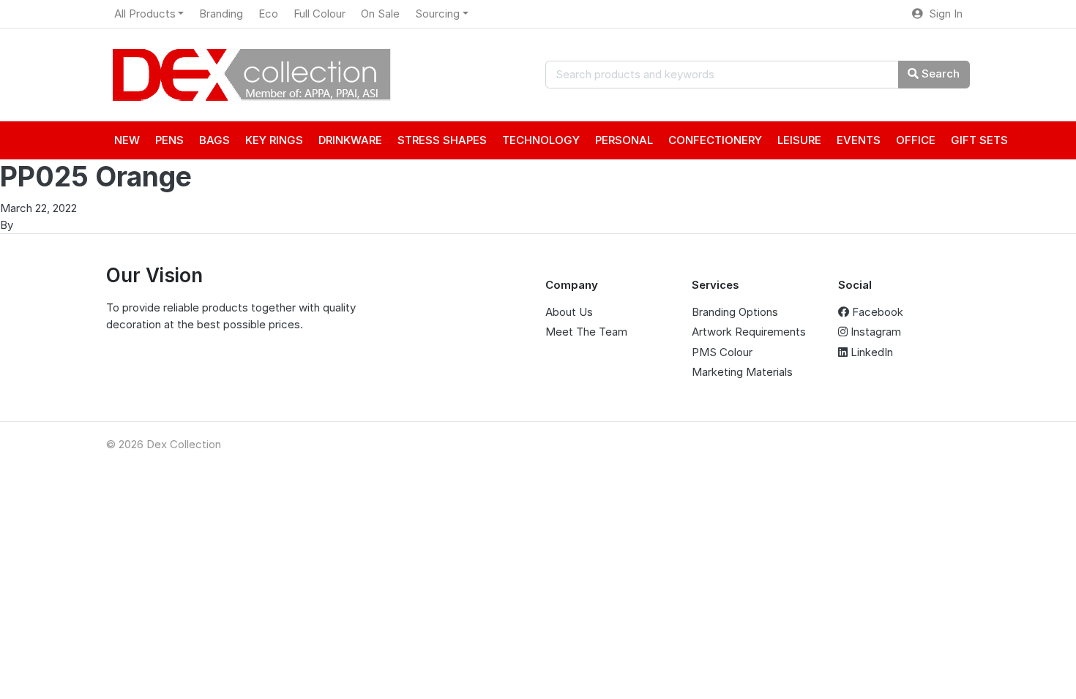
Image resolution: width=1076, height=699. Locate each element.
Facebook (876, 312)
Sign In (943, 13)
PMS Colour (722, 352)
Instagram (874, 332)
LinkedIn (870, 352)
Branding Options (735, 312)
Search (939, 73)
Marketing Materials (742, 372)
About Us (569, 312)
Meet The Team (586, 332)
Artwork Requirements (749, 332)
